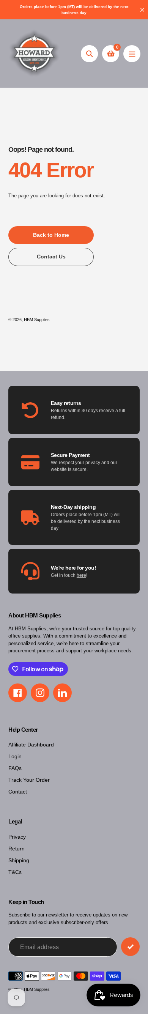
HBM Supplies (37, 319)
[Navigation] (131, 53)
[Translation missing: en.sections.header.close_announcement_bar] (142, 10)
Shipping (18, 860)
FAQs (15, 768)
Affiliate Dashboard (31, 745)
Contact (17, 792)
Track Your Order (29, 780)
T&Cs (15, 872)
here (81, 575)
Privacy (17, 837)
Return (16, 849)
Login (15, 756)
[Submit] (130, 946)
